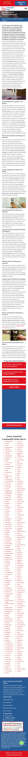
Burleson (19, 628)
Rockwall (7, 545)
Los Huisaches (9, 651)
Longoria (7, 657)
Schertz (7, 515)
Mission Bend (9, 621)
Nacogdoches (8, 611)
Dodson (19, 571)
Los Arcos (7, 653)
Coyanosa (19, 586)
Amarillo (19, 659)
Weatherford (8, 455)
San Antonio (8, 524)
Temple (7, 488)
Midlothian (8, 624)
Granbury (19, 503)
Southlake (8, 507)
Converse (19, 596)
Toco (6, 474)
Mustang (7, 613)
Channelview (20, 613)
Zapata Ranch (9, 441)
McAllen (7, 634)
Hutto (18, 477)
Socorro (7, 509)
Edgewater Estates (19, 561)
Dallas (18, 584)
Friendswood (20, 515)
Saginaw (7, 532)
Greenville (19, 497)
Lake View (19, 443)
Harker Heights (21, 488)
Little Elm (7, 661)
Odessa (7, 596)
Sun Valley (8, 495)
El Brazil (19, 554)
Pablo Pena (8, 591)
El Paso (19, 548)
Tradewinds (8, 472)
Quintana (7, 563)
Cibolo (18, 611)
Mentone (7, 630)
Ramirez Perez (9, 559)
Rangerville (8, 557)
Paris (6, 586)
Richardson (8, 551)
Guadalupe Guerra (20, 495)
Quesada (7, 565)
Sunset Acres (8, 493)
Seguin (7, 513)
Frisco (18, 513)
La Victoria (20, 447)
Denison (19, 576)
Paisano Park (8, 589)
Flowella (19, 524)
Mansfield (8, 636)
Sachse (7, 534)
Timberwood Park (8, 476)
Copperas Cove (21, 592)
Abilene (19, 671)
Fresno (19, 516)
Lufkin (7, 638)
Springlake (8, 499)
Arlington (19, 653)
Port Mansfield (9, 572)
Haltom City (20, 490)
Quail (6, 566)
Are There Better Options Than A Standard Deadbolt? (13, 373)
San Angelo (8, 526)
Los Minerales (9, 649)
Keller (18, 469)
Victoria (7, 464)
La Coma (19, 458)
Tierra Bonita (8, 479)
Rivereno (7, 547)
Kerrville (19, 467)
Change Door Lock (8, 699)
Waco (6, 460)
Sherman (7, 511)
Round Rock (8, 540)
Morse (7, 615)
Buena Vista (20, 630)
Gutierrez (19, 492)
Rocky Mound (8, 543)
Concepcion (20, 599)
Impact (19, 473)
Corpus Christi (21, 590)
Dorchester (20, 567)
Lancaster (19, 441)
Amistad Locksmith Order (14, 755)
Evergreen (19, 539)
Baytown (19, 646)
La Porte (19, 449)
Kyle (18, 462)
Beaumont (19, 644)
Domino (19, 569)
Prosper (7, 570)
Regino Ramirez (9, 553)
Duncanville (20, 565)
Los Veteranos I (9, 646)
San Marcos (8, 518)
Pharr (6, 578)
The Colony (8, 483)
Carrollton (20, 621)
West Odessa (8, 451)
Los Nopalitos (9, 647)
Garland (19, 509)
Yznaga (7, 443)
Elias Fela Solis (21, 544)
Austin (19, 649)
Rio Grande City (9, 549)
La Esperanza (20, 456)
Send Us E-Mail (9, 720)
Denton (19, 574)
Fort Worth (20, 518)
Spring (7, 501)
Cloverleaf (19, 607)
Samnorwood (8, 528)
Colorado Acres (21, 601)
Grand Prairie (20, 501)
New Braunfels (9, 609)
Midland (7, 626)
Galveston (19, 511)
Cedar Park (20, 615)
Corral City (20, 588)
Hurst (18, 479)
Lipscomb (7, 663)
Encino (19, 543)
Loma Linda (8, 659)
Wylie (6, 445)
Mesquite (7, 628)
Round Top (8, 538)
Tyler (6, 470)
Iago (18, 475)
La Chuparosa (20, 460)
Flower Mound (21, 522)
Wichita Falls (8, 447)
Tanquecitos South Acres (8, 491)
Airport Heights (21, 669)
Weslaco (7, 453)
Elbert (18, 546)
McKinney (8, 632)
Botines (19, 638)
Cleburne (19, 609)
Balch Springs (21, 647)
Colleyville (20, 603)
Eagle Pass (20, 563)
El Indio (19, 550)
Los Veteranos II (9, 644)
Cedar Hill (19, 617)
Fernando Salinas (19, 529)
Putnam (7, 568)
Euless (19, 541)
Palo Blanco (8, 588)
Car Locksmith (7, 702)
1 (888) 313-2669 (21, 3)
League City (8, 669)
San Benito (8, 522)
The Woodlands (9, 481)
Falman (19, 533)
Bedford (19, 642)
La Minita (19, 451)
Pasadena (7, 584)
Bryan (18, 632)
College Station (21, 605)
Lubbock (7, 640)
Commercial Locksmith (9, 708)
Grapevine (19, 499)
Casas (18, 619)
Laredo (7, 672)
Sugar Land (8, 497)
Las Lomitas (8, 671)
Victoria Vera (8, 462)
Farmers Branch (21, 531)
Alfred (18, 667)
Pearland (7, 582)
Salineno (7, 530)
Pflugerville (8, 580)
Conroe (19, 598)
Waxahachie (8, 457)
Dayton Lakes (20, 582)
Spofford (7, 503)
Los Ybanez (8, 642)
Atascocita (20, 651)
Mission (7, 622)
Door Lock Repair (8, 705)
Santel (7, 516)
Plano (6, 576)
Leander (7, 667)
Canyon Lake (20, 622)
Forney (19, 520)
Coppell (19, 594)
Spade (6, 505)
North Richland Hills (9, 601)
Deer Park (19, 580)
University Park (9, 466)
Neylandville (8, 607)
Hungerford (20, 483)
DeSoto (19, 572)
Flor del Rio (20, 526)
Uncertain (8, 468)
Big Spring (20, 640)
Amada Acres (20, 661)
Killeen (19, 465)
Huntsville (20, 481)
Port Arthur (8, 574)
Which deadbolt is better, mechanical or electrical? (11, 380)
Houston (19, 485)
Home (3, 19)
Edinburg (19, 558)
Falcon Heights (21, 537)
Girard (18, 505)
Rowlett (7, 536)
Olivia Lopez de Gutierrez (9, 594)
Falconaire (20, 535)
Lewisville (8, 665)
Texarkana (8, 486)
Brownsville (20, 634)
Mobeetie (7, 617)
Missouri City (8, 619)
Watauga (7, 459)
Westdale (7, 449)
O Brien (7, 598)
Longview (7, 655)
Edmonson (20, 556)
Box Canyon (20, 636)
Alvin (18, 663)
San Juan (7, 520)
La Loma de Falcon (20, 453)
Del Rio (19, 578)
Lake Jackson (20, 445)
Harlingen (20, 486)
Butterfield (20, 626)
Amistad (8, 19)
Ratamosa (7, 555)
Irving (18, 471)
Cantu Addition (21, 624)
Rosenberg (8, 541)
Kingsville (20, 463)
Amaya (19, 657)
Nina (6, 605)
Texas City (8, 485)
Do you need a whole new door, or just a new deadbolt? (12, 365)
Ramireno (7, 561)
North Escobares (9, 603)
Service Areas (7, 711)
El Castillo (20, 552)
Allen (18, 665)
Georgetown (20, 507)
